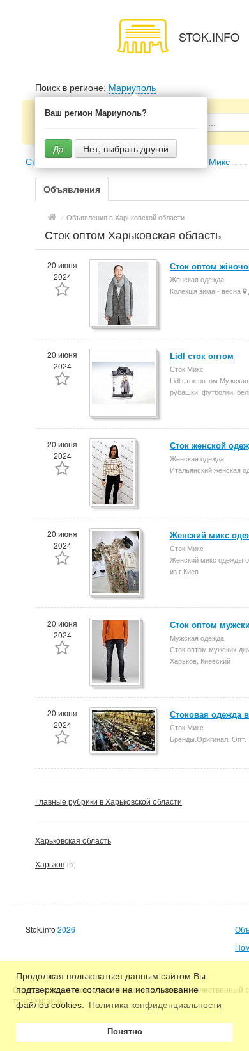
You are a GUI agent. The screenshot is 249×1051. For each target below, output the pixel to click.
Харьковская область (73, 840)
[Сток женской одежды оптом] (113, 473)
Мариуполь (132, 87)
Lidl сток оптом (202, 355)
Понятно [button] (124, 1031)
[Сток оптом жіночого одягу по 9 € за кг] (124, 294)
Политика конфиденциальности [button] (155, 1005)
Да (58, 148)
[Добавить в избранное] (62, 290)
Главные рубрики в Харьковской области (108, 801)
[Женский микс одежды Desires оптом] (116, 563)
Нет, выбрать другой (126, 148)
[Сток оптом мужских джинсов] (116, 652)
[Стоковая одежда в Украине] (124, 731)
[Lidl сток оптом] (124, 384)
